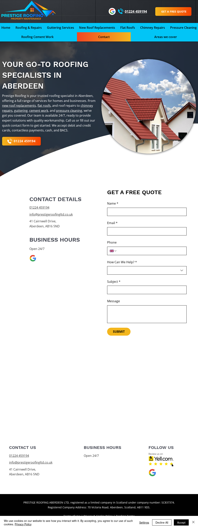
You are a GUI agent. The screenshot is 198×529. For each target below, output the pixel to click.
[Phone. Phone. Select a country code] (113, 250)
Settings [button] (144, 522)
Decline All (161, 522)
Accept (181, 522)
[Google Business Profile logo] (32, 258)
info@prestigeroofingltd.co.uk (51, 214)
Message (113, 301)
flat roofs (44, 105)
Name (112, 203)
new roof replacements (19, 105)
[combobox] (147, 270)
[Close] (193, 522)
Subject (113, 281)
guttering (21, 110)
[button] (165, 36)
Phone (112, 242)
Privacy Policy (23, 524)
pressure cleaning (69, 110)
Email (112, 223)
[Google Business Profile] (112, 11)
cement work (38, 110)
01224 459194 (39, 207)
